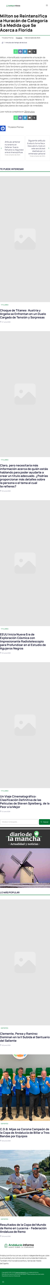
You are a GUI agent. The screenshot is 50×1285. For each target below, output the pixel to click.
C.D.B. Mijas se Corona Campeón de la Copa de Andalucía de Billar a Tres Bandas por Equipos (25, 1132)
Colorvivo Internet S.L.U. (21, 1272)
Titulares (19, 38)
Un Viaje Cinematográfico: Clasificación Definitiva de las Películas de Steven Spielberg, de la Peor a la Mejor (24, 801)
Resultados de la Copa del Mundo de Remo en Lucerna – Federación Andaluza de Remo (23, 1228)
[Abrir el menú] (46, 5)
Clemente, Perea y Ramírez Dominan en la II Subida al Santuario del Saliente (25, 1037)
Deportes (4, 1028)
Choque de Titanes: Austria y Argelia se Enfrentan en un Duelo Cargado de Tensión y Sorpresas (23, 313)
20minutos (29, 111)
